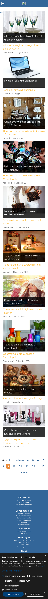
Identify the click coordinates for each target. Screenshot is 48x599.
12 (27, 466)
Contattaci (24, 533)
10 (14, 466)
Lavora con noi (24, 507)
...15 (41, 466)
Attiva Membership (24, 520)
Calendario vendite (24, 518)
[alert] (24, 576)
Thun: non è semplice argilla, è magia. (23, 398)
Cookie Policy (24, 545)
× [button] (45, 556)
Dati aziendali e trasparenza (24, 540)
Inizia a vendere (24, 513)
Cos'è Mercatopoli (24, 500)
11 (20, 466)
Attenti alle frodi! (24, 524)
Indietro (19, 460)
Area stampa (24, 502)
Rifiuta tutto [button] (35, 594)
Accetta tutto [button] (13, 594)
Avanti (24, 472)
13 (33, 466)
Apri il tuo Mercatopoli (24, 504)
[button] (24, 571)
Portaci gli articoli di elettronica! (19, 90)
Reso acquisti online (24, 547)
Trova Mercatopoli (23, 531)
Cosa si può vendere (24, 516)
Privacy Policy (24, 542)
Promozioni (24, 522)
